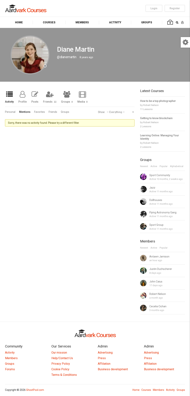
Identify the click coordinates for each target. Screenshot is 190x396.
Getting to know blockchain (156, 118)
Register (175, 8)
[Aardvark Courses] (25, 8)
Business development (113, 369)
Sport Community (159, 175)
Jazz (152, 187)
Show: (101, 112)
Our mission (59, 352)
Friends (49, 101)
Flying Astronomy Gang (162, 212)
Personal (10, 112)
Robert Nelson (151, 105)
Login (153, 8)
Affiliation (104, 363)
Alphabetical (176, 166)
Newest (144, 166)
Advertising (105, 352)
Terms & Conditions (64, 375)
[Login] (182, 22)
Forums (10, 369)
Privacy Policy (60, 363)
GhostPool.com (35, 389)
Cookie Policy (60, 369)
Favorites (39, 112)
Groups (146, 22)
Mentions (24, 112)
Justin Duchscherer (160, 268)
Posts (34, 101)
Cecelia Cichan (157, 306)
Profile (22, 101)
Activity (115, 22)
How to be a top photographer (158, 100)
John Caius (155, 281)
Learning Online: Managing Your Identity (159, 137)
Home (19, 22)
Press (102, 358)
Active (153, 166)
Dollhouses (155, 200)
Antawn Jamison (159, 256)
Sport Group (156, 224)
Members (82, 22)
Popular (164, 166)
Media (82, 101)
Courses (49, 22)
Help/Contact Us (62, 358)
